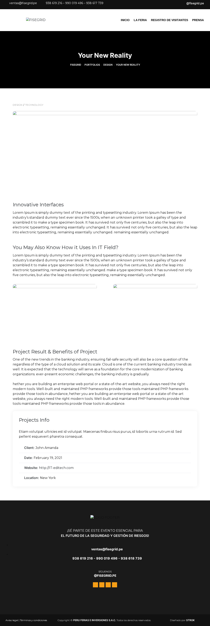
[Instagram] (74, 7)
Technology (34, 104)
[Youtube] (79, 7)
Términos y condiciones (33, 620)
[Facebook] (69, 7)
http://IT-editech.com (56, 468)
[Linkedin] (83, 7)
